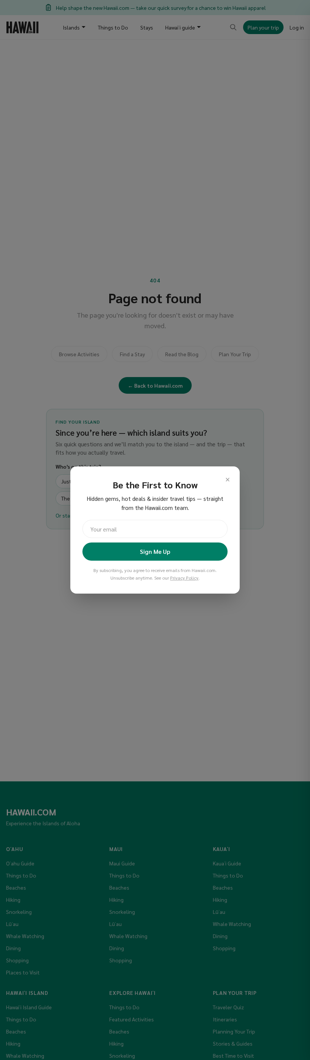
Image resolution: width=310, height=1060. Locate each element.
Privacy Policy (184, 578)
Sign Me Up (155, 551)
